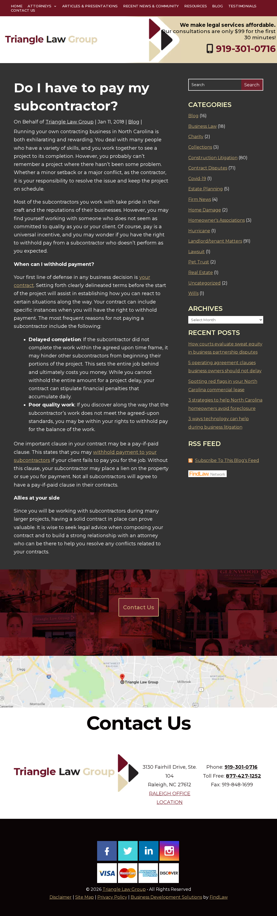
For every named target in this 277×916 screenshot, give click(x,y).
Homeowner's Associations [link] (216, 220)
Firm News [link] (199, 199)
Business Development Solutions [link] (166, 897)
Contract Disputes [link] (207, 168)
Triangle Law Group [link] (69, 122)
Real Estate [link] (200, 272)
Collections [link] (200, 147)
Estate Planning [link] (205, 188)
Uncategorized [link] (204, 283)
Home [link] (16, 6)
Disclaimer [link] (61, 897)
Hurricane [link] (199, 230)
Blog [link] (217, 6)
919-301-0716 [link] (246, 48)
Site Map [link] (84, 897)
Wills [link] (193, 293)
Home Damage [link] (204, 210)
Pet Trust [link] (198, 262)
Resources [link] (195, 6)
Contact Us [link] (23, 10)
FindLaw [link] (219, 897)
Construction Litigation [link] (213, 157)
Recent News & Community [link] (151, 6)
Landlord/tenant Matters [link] (215, 241)
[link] (92, 39)
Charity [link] (195, 136)
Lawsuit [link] (196, 251)
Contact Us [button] (138, 607)
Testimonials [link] (242, 6)
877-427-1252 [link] (243, 776)
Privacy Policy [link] (112, 897)
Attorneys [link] (39, 6)
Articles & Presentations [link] (90, 6)
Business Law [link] (202, 126)
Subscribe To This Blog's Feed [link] (227, 460)
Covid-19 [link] (197, 178)
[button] (271, 876)
